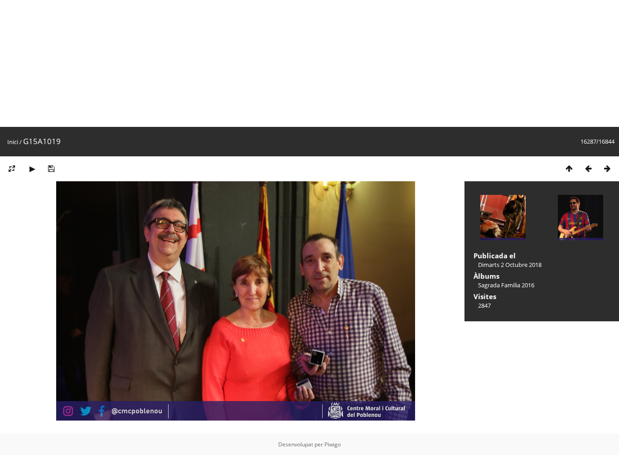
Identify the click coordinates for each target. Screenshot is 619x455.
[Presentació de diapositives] (32, 168)
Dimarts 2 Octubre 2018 (510, 265)
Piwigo (332, 444)
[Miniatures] (569, 168)
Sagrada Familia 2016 (506, 285)
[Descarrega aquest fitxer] (51, 168)
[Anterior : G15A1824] (588, 168)
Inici (12, 142)
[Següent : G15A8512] (607, 168)
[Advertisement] (272, 63)
